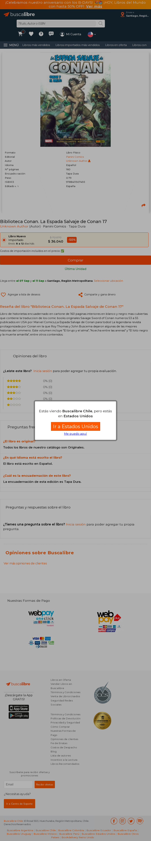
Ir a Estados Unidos (75, 426)
